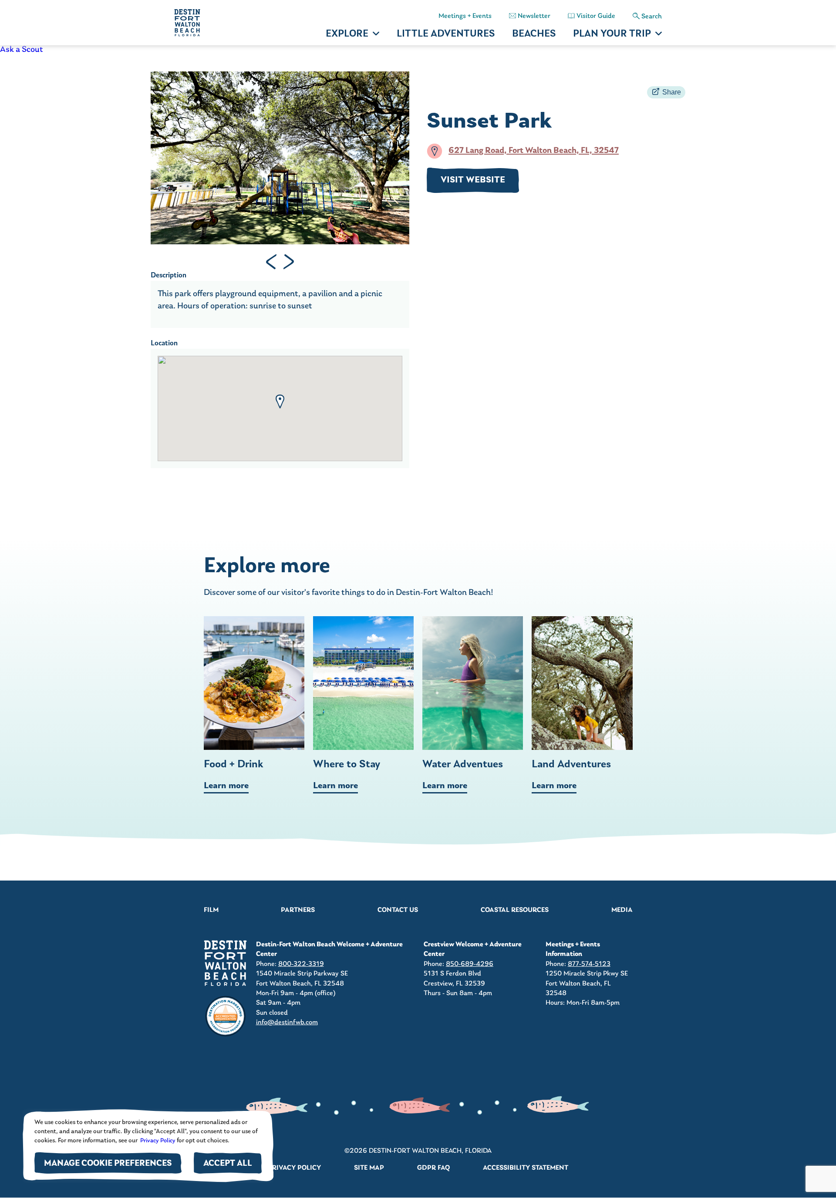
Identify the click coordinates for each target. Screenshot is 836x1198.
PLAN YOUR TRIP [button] (612, 34)
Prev (271, 261)
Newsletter (534, 16)
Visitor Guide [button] (595, 16)
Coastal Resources (515, 910)
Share (671, 92)
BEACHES (534, 34)
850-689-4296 (469, 964)
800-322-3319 (301, 964)
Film (211, 910)
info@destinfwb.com (287, 1022)
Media (622, 910)
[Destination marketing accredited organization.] (225, 1016)
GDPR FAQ (433, 1167)
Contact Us (398, 910)
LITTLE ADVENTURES (446, 34)
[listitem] (418, 49)
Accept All (227, 1164)
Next (288, 261)
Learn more (226, 786)
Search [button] (651, 16)
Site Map (369, 1167)
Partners (298, 910)
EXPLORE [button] (347, 34)
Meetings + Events (465, 16)
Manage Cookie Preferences (108, 1164)
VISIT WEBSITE (473, 180)
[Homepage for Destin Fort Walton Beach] (225, 963)
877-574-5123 (589, 964)
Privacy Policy (157, 1140)
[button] (280, 401)
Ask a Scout (21, 49)
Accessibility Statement (525, 1167)
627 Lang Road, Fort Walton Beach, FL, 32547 (533, 151)
